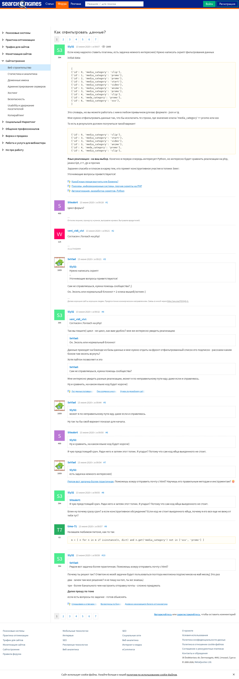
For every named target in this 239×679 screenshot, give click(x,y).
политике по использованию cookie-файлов (152, 674)
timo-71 (72, 526)
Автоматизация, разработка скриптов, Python (98, 190)
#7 (104, 462)
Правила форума (12, 654)
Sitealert (73, 202)
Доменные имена (18, 80)
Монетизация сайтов (18, 54)
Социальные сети (131, 635)
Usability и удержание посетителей (21, 107)
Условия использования (195, 635)
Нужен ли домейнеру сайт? (132, 391)
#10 (103, 555)
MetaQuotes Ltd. (203, 662)
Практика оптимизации (20, 40)
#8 (103, 492)
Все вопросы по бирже (111, 604)
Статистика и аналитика (22, 74)
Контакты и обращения (195, 653)
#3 (104, 259)
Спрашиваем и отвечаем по (84, 604)
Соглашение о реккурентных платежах (203, 648)
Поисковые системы (18, 33)
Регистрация (227, 4)
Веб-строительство (19, 67)
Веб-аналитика (71, 649)
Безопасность (16, 99)
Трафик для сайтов (17, 47)
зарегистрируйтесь (188, 614)
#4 (103, 311)
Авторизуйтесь (163, 614)
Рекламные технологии (75, 644)
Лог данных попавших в (82, 391)
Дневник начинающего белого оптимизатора (146, 604)
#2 (113, 230)
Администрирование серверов (26, 86)
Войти (209, 4)
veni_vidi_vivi (76, 230)
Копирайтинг (16, 115)
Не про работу (15, 150)
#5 (104, 402)
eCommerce (128, 649)
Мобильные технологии (75, 630)
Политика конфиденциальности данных (203, 639)
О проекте (187, 630)
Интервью (68, 635)
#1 (107, 202)
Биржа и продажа (17, 136)
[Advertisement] (119, 17)
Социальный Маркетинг (21, 122)
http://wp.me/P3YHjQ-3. (178, 301)
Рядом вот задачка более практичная (91, 481)
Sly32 (71, 46)
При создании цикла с (107, 391)
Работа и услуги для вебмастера (25, 143)
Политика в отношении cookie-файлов (203, 644)
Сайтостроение (15, 61)
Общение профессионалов (22, 129)
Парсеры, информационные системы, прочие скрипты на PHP (107, 186)
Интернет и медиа (132, 644)
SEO (65, 640)
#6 (107, 432)
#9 (105, 526)
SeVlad (72, 259)
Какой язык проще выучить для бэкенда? (95, 181)
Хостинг (12, 92)
